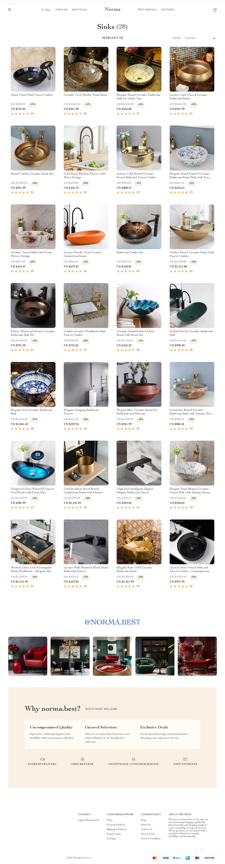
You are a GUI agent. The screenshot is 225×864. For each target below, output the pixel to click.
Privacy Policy (148, 834)
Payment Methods (116, 825)
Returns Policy (114, 834)
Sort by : (177, 38)
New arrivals (147, 10)
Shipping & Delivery (117, 829)
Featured (168, 10)
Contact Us (146, 829)
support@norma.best (88, 820)
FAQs (109, 820)
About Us (146, 825)
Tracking (111, 839)
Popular (61, 10)
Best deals (79, 10)
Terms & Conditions (151, 839)
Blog (143, 820)
